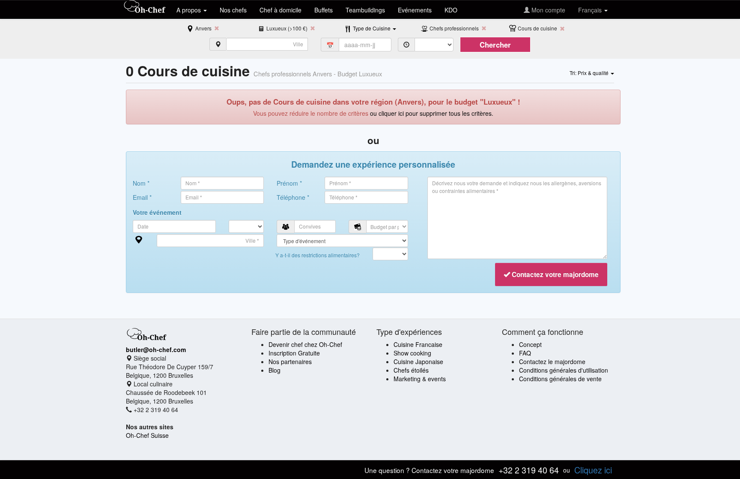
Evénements (415, 10)
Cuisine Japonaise (418, 361)
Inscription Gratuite (294, 353)
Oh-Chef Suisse (147, 435)
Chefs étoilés (411, 370)
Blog (274, 370)
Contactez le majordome (552, 361)
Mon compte (547, 10)
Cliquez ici (593, 470)
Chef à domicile (280, 10)
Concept (530, 344)
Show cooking (412, 353)
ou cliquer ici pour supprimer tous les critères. (431, 113)
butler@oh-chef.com (156, 349)
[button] (374, 28)
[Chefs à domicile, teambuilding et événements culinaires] (144, 7)
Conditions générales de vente (560, 378)
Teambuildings (365, 10)
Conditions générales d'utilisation (563, 370)
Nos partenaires (290, 361)
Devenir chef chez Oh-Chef (305, 344)
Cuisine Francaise (418, 344)
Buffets (323, 10)
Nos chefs (233, 10)
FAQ (525, 353)
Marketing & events (420, 378)
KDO (451, 10)
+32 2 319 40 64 (528, 470)
